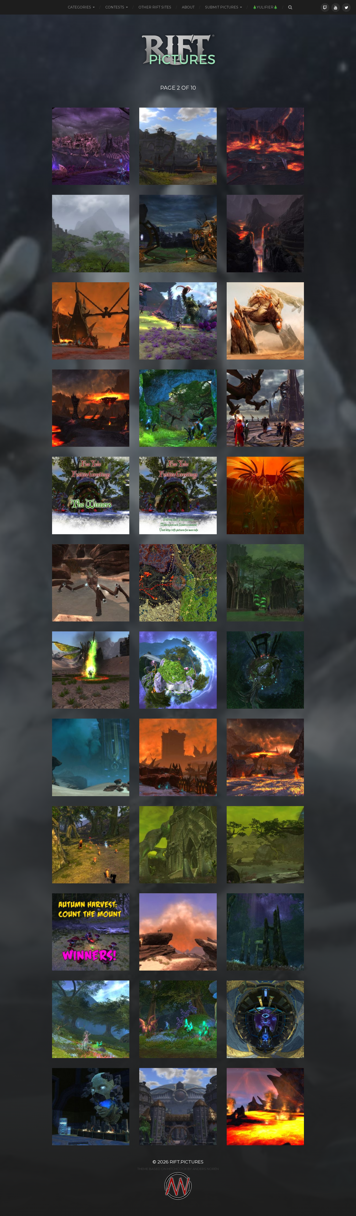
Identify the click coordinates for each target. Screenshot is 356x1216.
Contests (114, 7)
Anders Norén (206, 1169)
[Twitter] (346, 7)
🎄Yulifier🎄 (265, 7)
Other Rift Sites (155, 7)
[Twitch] (325, 7)
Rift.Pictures (186, 1162)
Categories (79, 7)
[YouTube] (335, 7)
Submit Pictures (221, 7)
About (188, 7)
